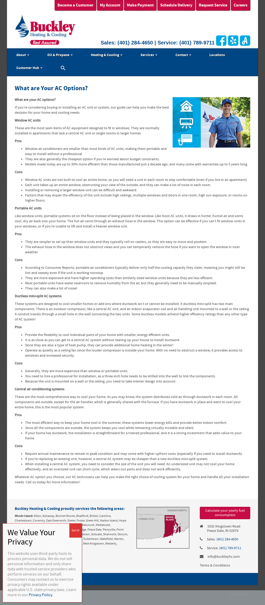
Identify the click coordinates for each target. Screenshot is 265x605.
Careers (240, 5)
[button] (63, 69)
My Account (110, 5)
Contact (182, 55)
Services (148, 55)
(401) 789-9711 (197, 42)
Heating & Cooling (105, 55)
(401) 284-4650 (135, 42)
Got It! (75, 530)
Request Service (213, 5)
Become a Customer (75, 5)
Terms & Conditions (215, 565)
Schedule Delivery (176, 5)
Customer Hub (28, 68)
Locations (217, 55)
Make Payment (140, 5)
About (21, 55)
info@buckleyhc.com (224, 556)
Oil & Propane (58, 55)
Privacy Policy (40, 595)
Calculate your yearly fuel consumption (225, 512)
